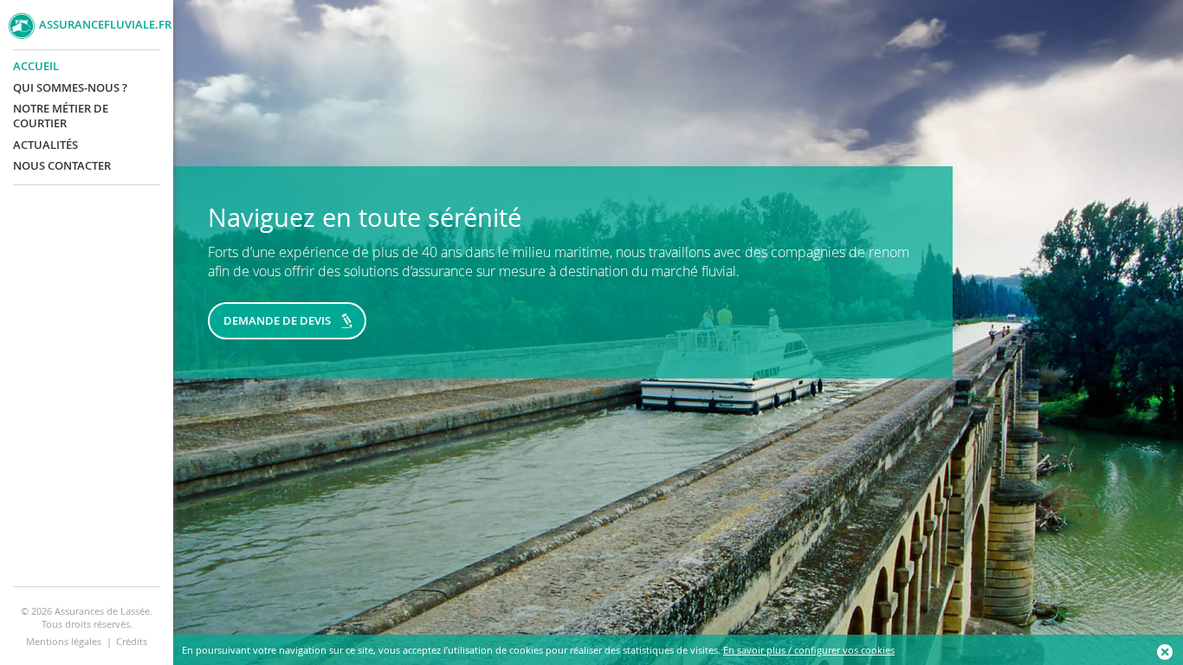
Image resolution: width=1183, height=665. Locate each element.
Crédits (131, 641)
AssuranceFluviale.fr (102, 24)
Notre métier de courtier (60, 116)
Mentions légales (63, 641)
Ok (1165, 652)
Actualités (45, 145)
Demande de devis (277, 320)
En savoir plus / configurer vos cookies (809, 649)
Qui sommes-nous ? (70, 88)
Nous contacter (62, 165)
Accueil (36, 66)
